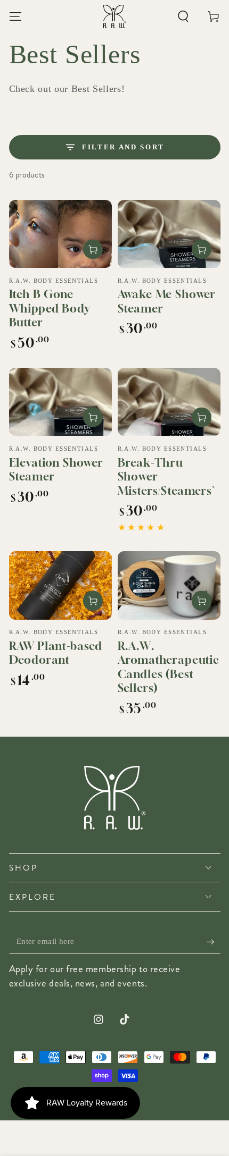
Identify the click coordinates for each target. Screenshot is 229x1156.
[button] (183, 16)
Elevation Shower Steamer (56, 470)
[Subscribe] (213, 942)
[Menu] (15, 16)
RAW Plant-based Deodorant (56, 653)
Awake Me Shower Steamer (167, 301)
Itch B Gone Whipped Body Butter (49, 308)
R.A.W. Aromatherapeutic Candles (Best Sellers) (168, 667)
